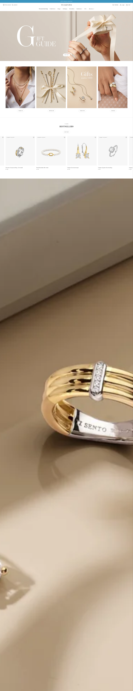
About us (91, 9)
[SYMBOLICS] (20, 87)
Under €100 (82, 110)
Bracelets (71, 9)
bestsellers (51, 110)
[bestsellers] (51, 87)
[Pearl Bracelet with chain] (51, 151)
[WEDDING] (112, 87)
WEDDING (113, 110)
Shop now (66, 54)
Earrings (65, 9)
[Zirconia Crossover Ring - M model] (20, 151)
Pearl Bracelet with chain (42, 167)
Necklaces (79, 9)
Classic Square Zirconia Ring (105, 167)
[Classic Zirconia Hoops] (82, 151)
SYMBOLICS (21, 110)
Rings (59, 9)
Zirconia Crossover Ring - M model (14, 167)
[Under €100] (82, 87)
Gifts (85, 9)
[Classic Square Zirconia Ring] (113, 151)
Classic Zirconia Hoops (73, 167)
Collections (52, 9)
